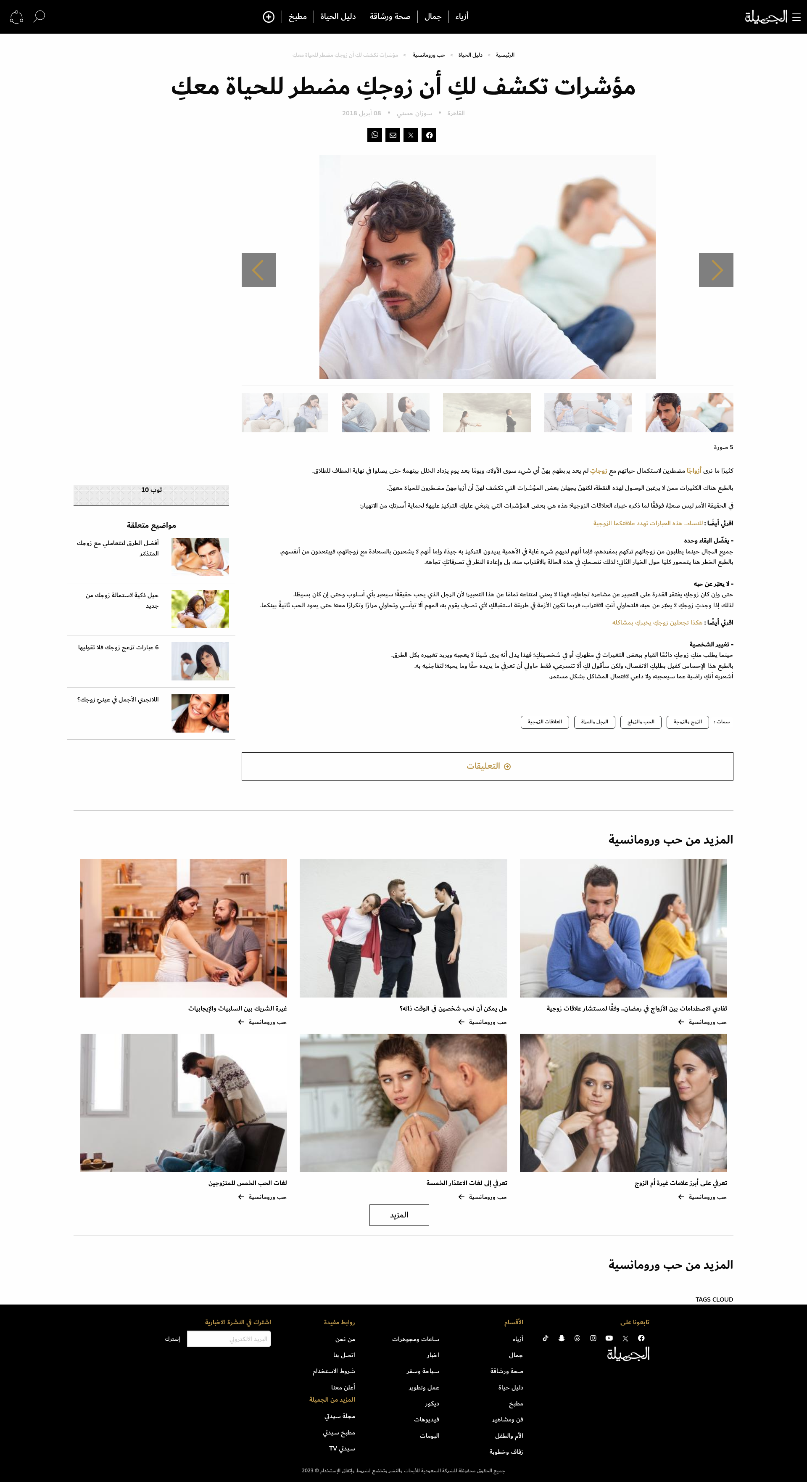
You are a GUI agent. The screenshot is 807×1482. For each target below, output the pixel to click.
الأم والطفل (509, 1435)
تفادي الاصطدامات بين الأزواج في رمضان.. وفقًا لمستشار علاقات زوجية (637, 1008)
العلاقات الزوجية (545, 721)
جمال (433, 17)
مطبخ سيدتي (339, 1432)
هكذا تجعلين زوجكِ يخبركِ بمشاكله (657, 622)
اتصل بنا (344, 1355)
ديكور (432, 1403)
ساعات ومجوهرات (415, 1339)
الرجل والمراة (594, 721)
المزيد (399, 1215)
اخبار (433, 1355)
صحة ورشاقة (390, 17)
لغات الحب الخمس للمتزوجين (247, 1183)
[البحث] (39, 16)
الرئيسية (505, 55)
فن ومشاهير (507, 1419)
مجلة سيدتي (339, 1416)
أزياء (462, 17)
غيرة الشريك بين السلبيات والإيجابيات (237, 1008)
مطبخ (298, 17)
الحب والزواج (641, 721)
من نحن (345, 1339)
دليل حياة (510, 1387)
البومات (429, 1435)
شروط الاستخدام (334, 1371)
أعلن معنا (343, 1387)
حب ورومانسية (429, 55)
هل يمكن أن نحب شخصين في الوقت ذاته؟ (453, 1008)
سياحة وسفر (423, 1371)
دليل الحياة (338, 17)
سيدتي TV (342, 1448)
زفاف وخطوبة (506, 1451)
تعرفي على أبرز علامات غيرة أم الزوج (681, 1183)
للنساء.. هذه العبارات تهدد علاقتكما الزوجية (648, 523)
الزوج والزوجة (688, 721)
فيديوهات (426, 1419)
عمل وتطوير (424, 1387)
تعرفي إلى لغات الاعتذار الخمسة (467, 1183)
